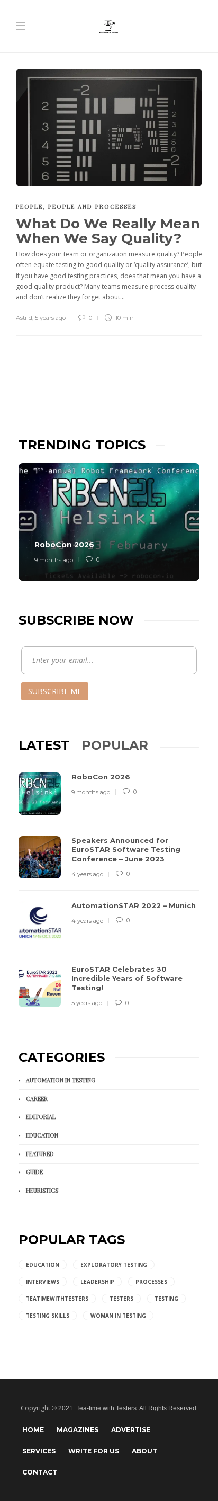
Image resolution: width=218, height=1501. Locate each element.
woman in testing (118, 1315)
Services (39, 1451)
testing (166, 1298)
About (144, 1451)
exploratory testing (113, 1264)
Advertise (130, 1430)
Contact (39, 1472)
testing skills (47, 1315)
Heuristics (42, 1190)
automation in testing (60, 1080)
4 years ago (87, 874)
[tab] (44, 745)
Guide (34, 1172)
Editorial (41, 1117)
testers (121, 1298)
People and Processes (92, 206)
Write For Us (93, 1451)
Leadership (97, 1281)
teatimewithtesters (57, 1298)
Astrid (24, 318)
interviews (42, 1281)
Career (37, 1099)
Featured (40, 1154)
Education (42, 1135)
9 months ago (53, 560)
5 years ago (50, 318)
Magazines (77, 1430)
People (29, 206)
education (42, 1264)
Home (33, 1430)
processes (151, 1281)
